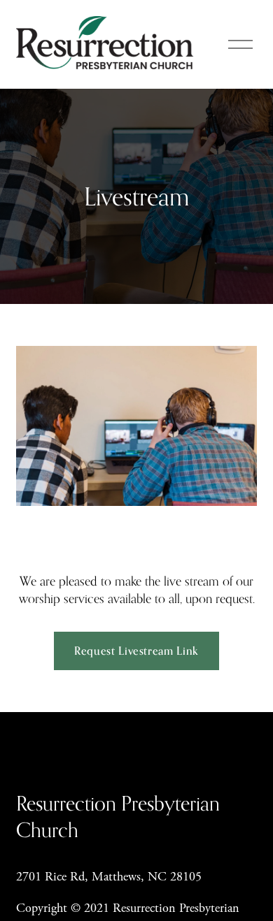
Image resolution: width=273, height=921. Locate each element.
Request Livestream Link (136, 651)
